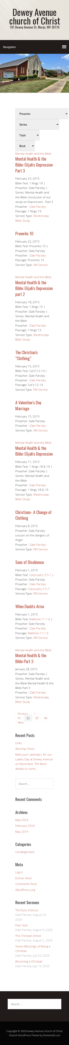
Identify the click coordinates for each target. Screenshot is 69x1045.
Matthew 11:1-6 (39, 619)
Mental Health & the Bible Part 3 (30, 658)
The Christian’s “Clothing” (26, 355)
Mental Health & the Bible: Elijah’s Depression (34, 451)
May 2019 (21, 831)
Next (21, 722)
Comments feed (26, 884)
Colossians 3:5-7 (40, 575)
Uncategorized (24, 852)
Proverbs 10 (24, 233)
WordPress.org (25, 890)
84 (45, 718)
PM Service (40, 389)
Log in (19, 872)
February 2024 (25, 826)
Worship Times (25, 749)
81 (19, 718)
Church (13, 1035)
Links (18, 743)
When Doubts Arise (29, 606)
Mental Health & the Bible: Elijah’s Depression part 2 (34, 288)
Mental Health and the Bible (33, 153)
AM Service (40, 265)
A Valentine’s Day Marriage (28, 405)
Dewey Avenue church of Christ (34, 16)
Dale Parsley (38, 206)
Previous (23, 714)
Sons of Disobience (29, 562)
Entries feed (23, 878)
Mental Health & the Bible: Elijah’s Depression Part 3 (34, 165)
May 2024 (21, 820)
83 (37, 718)
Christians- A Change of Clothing (33, 515)
